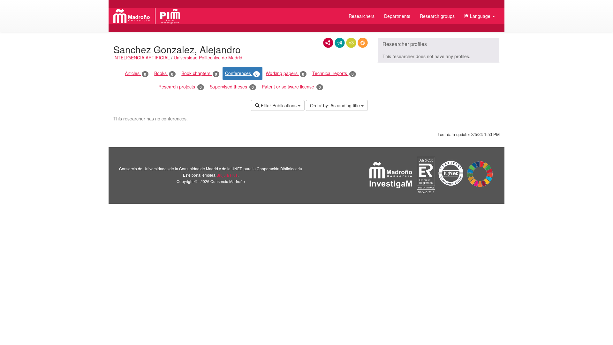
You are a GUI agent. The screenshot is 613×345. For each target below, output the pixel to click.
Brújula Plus (227, 175)
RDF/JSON (363, 43)
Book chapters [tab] (199, 73)
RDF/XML (328, 43)
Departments (397, 16)
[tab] (438, 44)
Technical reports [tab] (333, 73)
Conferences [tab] (241, 73)
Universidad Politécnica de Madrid (208, 57)
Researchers (362, 16)
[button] (479, 16)
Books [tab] (163, 73)
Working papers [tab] (285, 73)
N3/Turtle (351, 43)
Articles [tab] (135, 73)
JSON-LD (340, 43)
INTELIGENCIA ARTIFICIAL (141, 57)
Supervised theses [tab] (232, 86)
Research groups (437, 16)
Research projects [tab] (180, 86)
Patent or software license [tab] (291, 86)
